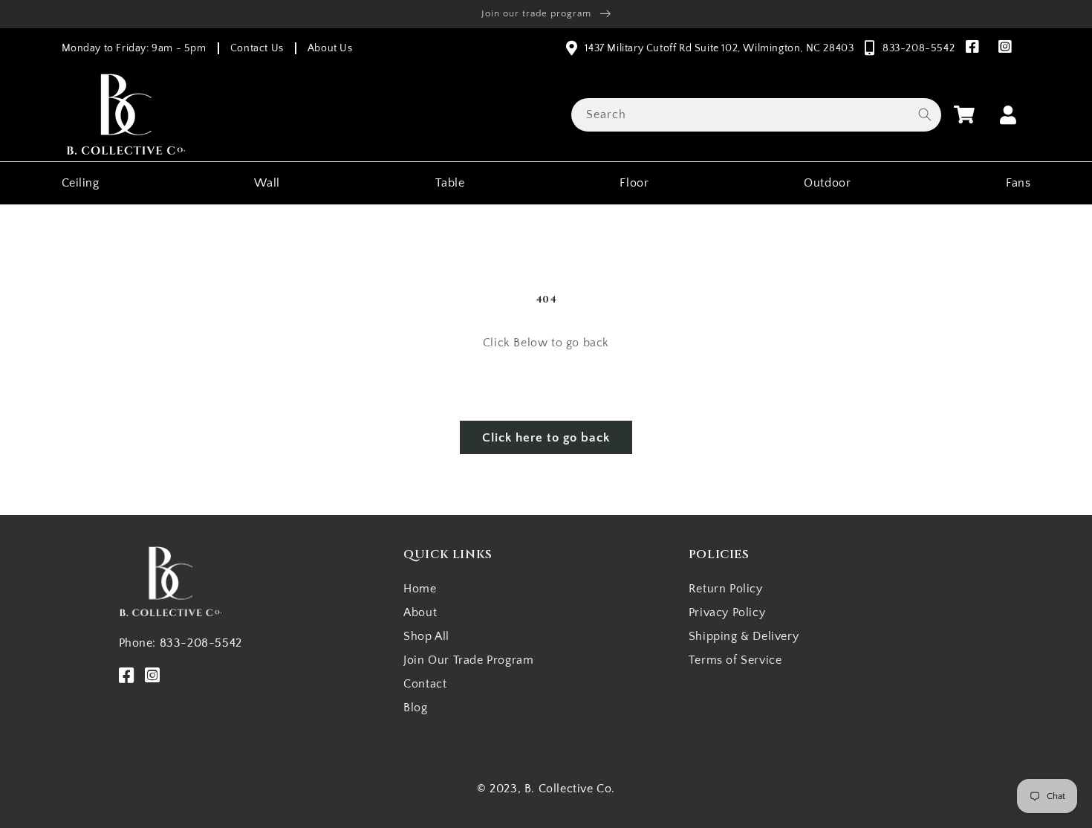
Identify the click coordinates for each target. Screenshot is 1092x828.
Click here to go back (546, 437)
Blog (415, 707)
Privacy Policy (727, 612)
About (420, 612)
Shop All (426, 636)
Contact (424, 683)
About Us (330, 48)
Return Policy (726, 588)
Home (419, 588)
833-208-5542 (919, 48)
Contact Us (257, 48)
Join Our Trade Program (468, 660)
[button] (964, 114)
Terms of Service (735, 660)
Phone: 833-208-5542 (180, 643)
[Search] (925, 114)
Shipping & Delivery (744, 636)
